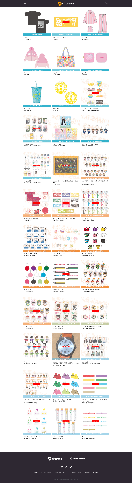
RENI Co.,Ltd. (66, 479)
